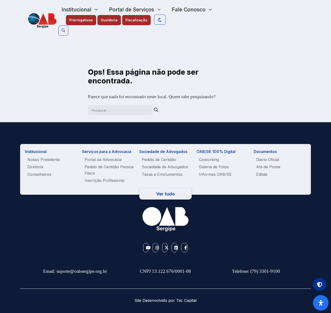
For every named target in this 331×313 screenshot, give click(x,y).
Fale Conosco (188, 10)
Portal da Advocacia (103, 159)
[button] (63, 30)
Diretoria (35, 166)
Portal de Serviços (131, 10)
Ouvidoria (109, 20)
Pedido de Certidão (159, 159)
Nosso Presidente (43, 159)
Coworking (209, 159)
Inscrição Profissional (104, 180)
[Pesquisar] (156, 109)
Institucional (76, 10)
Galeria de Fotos (214, 166)
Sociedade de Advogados (165, 166)
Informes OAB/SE (215, 174)
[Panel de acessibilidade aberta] (321, 303)
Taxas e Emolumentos (162, 174)
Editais (262, 174)
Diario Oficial (267, 159)
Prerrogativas (81, 20)
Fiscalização (136, 20)
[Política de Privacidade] (319, 284)
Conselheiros (39, 174)
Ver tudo (165, 193)
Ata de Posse (268, 166)
